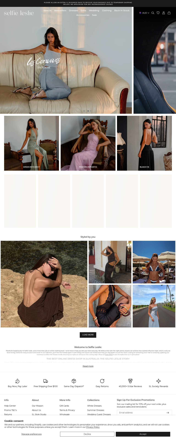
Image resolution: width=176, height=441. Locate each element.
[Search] (153, 13)
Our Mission (37, 406)
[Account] (163, 13)
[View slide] (88, 60)
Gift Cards (64, 406)
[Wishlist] (158, 13)
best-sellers (109, 354)
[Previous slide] (4, 60)
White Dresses (94, 406)
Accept (143, 434)
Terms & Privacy (67, 410)
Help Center (10, 406)
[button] (44, 284)
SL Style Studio (39, 414)
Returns (8, 414)
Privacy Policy (93, 427)
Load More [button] (88, 335)
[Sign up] (168, 413)
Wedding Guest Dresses (99, 414)
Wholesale (65, 414)
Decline (87, 434)
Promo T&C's (10, 410)
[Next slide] (171, 60)
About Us (36, 410)
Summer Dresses (95, 410)
